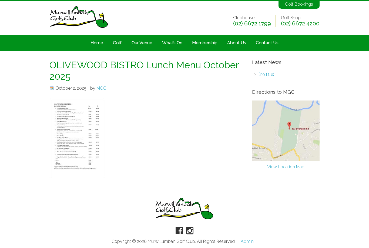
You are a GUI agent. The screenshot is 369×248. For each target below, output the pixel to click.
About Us (236, 42)
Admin (247, 241)
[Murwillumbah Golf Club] (79, 28)
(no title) (266, 74)
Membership (204, 42)
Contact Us (267, 42)
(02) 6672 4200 (300, 23)
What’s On (172, 42)
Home (96, 42)
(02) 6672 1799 (252, 23)
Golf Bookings (299, 4)
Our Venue (142, 42)
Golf (117, 42)
